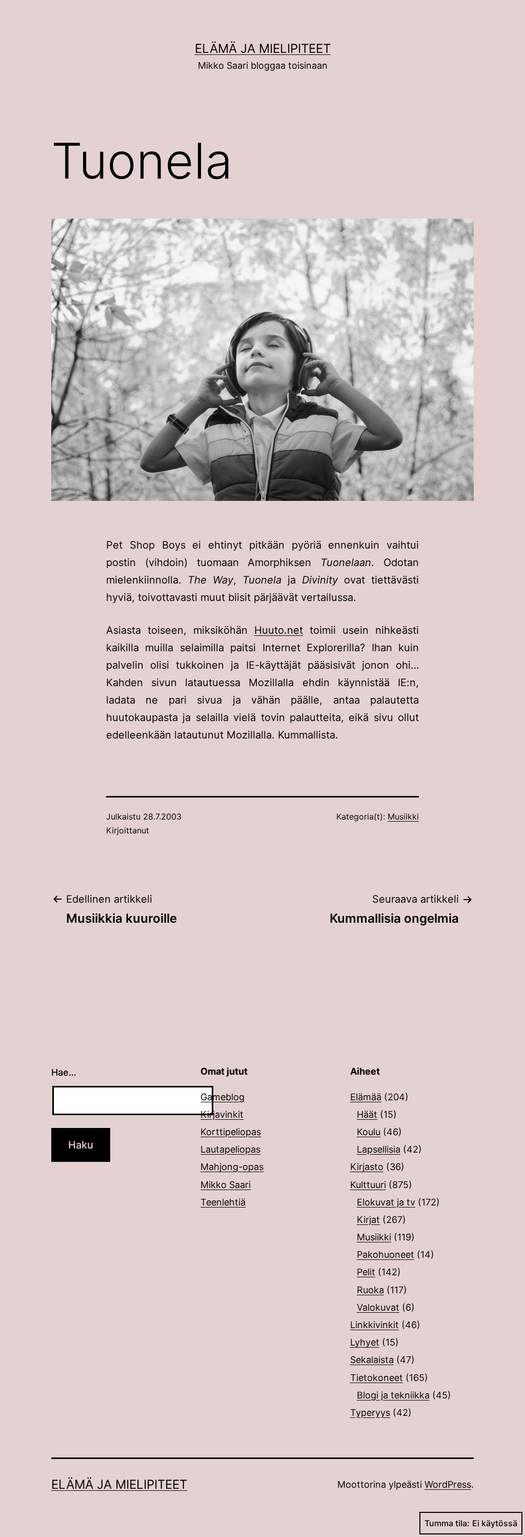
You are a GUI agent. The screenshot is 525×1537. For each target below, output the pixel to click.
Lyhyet (364, 1342)
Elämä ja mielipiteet (263, 48)
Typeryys (370, 1412)
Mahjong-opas (232, 1166)
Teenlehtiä (223, 1202)
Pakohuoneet (385, 1254)
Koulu (368, 1131)
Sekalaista (372, 1359)
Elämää (365, 1097)
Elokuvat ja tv (386, 1202)
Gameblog (222, 1097)
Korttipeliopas (230, 1131)
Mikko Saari (225, 1184)
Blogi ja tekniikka (393, 1395)
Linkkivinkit (374, 1324)
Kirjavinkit (222, 1114)
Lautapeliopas (230, 1149)
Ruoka (370, 1290)
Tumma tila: (447, 1523)
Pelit (366, 1272)
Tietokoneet (376, 1377)
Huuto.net (278, 630)
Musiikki (403, 816)
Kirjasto (366, 1166)
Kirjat (368, 1219)
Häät (367, 1114)
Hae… (63, 1072)
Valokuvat (378, 1307)
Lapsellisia (378, 1149)
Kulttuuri (368, 1184)
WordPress (448, 1484)
